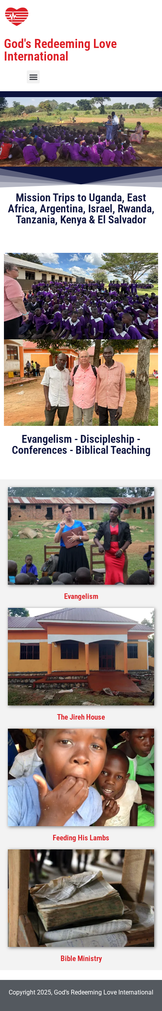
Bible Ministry (81, 958)
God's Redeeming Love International (60, 50)
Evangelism (81, 596)
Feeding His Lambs (81, 837)
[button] (33, 76)
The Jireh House (81, 717)
